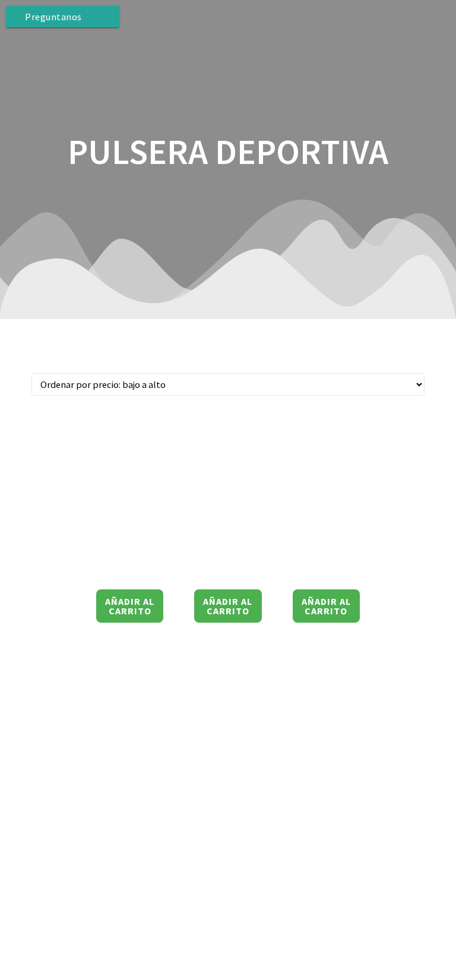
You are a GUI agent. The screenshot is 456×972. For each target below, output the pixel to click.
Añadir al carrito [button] (129, 606)
